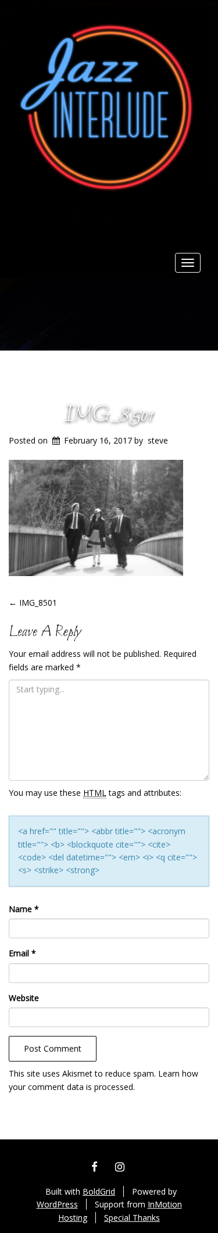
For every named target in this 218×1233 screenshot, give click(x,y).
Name (24, 908)
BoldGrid (99, 1191)
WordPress (57, 1204)
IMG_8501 (109, 415)
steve (158, 440)
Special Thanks (132, 1217)
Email (22, 953)
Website (24, 997)
